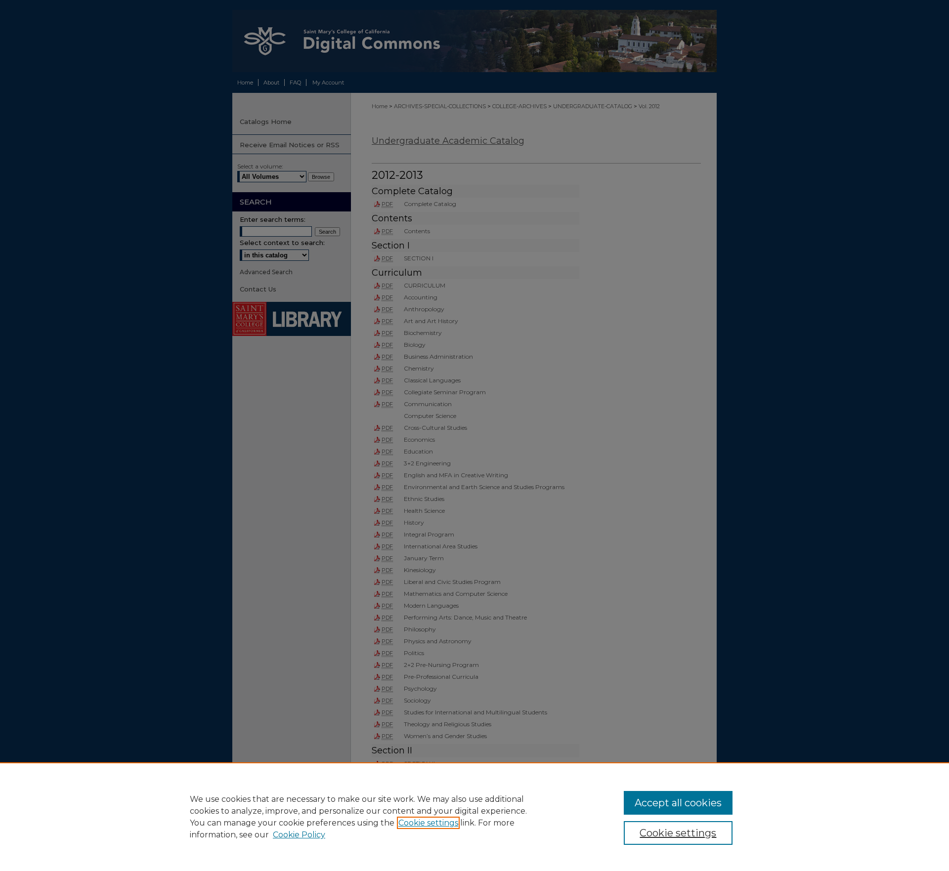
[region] (474, 816)
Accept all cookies (678, 803)
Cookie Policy (299, 834)
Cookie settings (428, 823)
